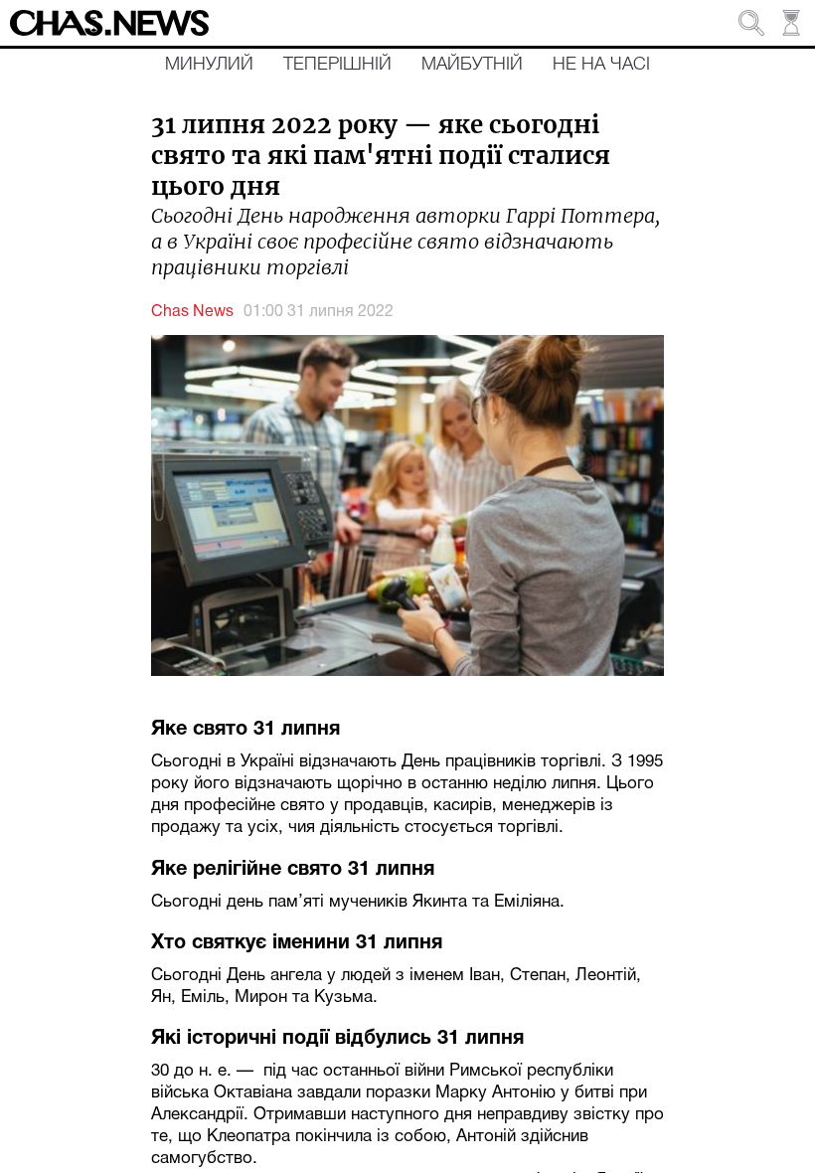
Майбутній (472, 65)
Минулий (209, 65)
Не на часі (601, 65)
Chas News (192, 312)
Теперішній (337, 65)
